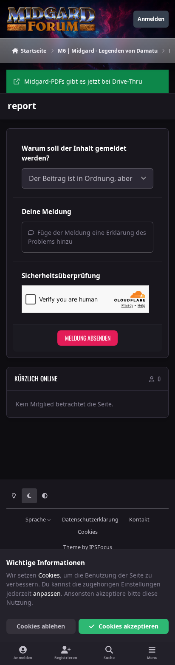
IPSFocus (100, 547)
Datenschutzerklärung (90, 519)
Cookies (88, 531)
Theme (72, 547)
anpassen (47, 593)
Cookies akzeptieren (128, 626)
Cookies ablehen (41, 626)
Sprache (36, 519)
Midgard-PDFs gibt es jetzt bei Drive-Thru (83, 81)
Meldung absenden (87, 337)
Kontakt (139, 519)
